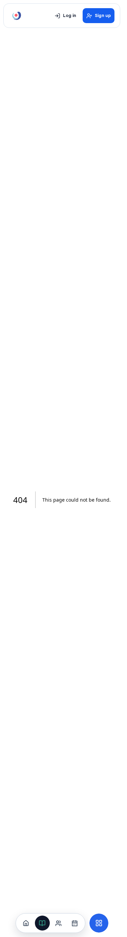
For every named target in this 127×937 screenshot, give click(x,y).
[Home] (26, 923)
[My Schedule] (74, 923)
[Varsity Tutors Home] (16, 15)
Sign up (103, 15)
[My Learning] (42, 923)
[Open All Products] (98, 923)
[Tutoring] (58, 923)
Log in (69, 15)
